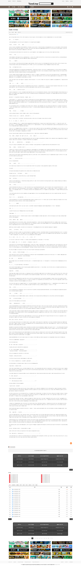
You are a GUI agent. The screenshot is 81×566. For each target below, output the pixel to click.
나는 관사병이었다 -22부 (14, 477)
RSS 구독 (14, 1)
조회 (71, 487)
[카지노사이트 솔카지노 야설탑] (19, 25)
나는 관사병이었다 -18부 (14, 482)
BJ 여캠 (13, 6)
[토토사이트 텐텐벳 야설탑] (62, 11)
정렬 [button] (71, 519)
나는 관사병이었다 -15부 (45, 477)
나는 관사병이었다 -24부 (14, 474)
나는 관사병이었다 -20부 (14, 479)
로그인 (63, 1)
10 (48, 538)
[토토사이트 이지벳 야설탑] (40, 25)
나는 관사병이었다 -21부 (14, 478)
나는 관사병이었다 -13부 (45, 479)
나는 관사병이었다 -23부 (16, 491)
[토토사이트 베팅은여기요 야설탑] (19, 22)
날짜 (67, 487)
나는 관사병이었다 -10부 (16, 516)
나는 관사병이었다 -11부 (45, 482)
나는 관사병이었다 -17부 (46, 474)
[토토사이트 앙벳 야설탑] (40, 18)
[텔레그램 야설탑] (62, 14)
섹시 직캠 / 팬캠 (21, 6)
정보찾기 (71, 1)
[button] (71, 470)
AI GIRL (32, 6)
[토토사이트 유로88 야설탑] (62, 22)
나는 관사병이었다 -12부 (16, 512)
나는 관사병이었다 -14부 (45, 478)
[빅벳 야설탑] (19, 553)
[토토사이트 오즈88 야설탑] (62, 18)
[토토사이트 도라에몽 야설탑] (62, 25)
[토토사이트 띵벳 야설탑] (19, 14)
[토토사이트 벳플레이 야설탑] (40, 14)
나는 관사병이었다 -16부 (16, 504)
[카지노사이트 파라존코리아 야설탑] (40, 22)
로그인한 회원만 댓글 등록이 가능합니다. (40, 450)
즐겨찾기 (9, 1)
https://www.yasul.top (14, 34)
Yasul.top (33, 3)
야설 (27, 6)
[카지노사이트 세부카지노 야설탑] (40, 11)
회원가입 (67, 1)
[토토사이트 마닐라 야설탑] (19, 11)
